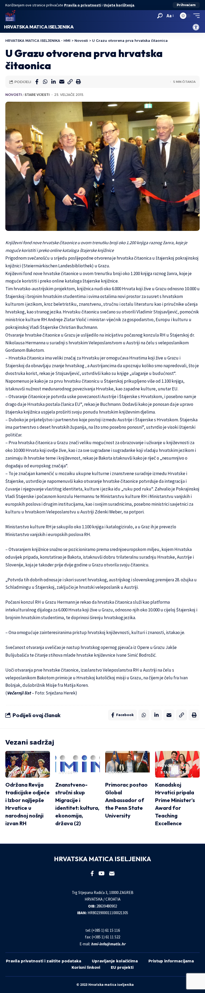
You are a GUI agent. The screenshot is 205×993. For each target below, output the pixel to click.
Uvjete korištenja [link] (119, 5)
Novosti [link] (13, 95)
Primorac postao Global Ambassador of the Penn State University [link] (126, 800)
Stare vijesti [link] (37, 95)
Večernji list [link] (19, 693)
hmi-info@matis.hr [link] (108, 943)
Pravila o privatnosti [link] (82, 5)
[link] (196, 27)
